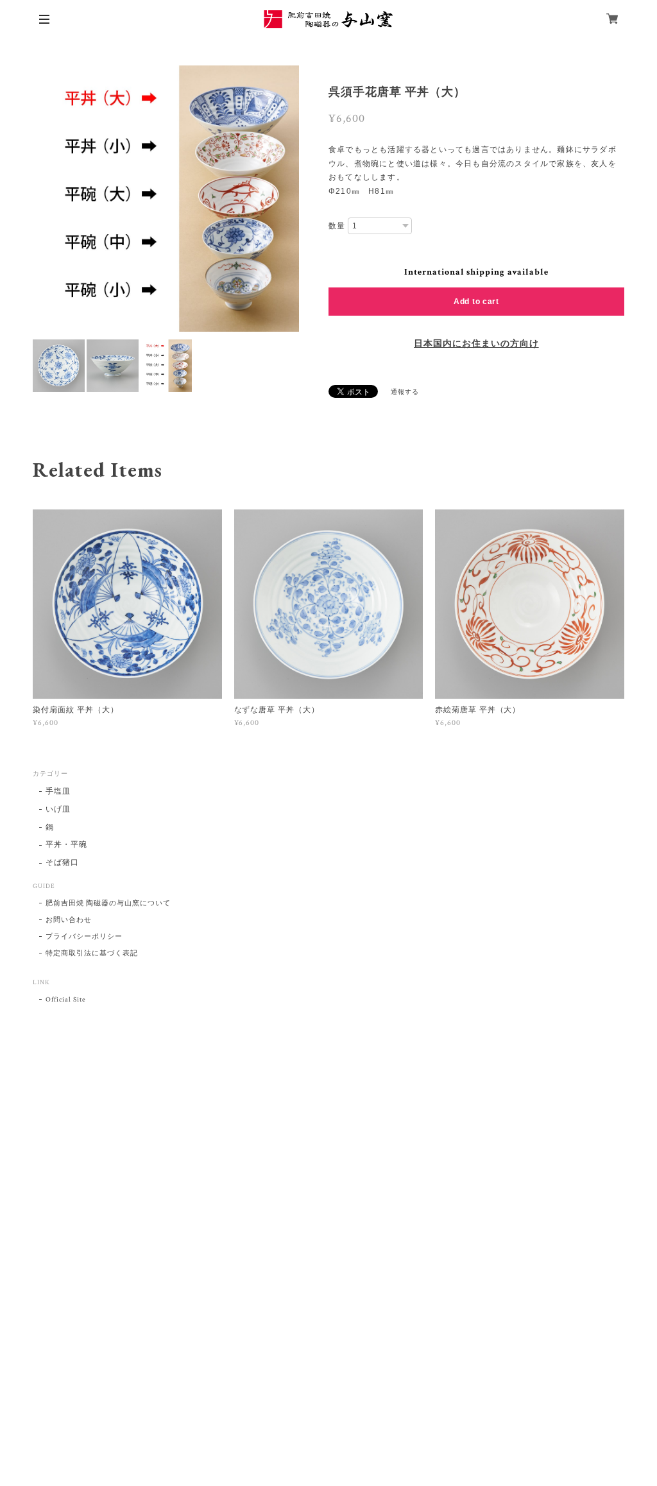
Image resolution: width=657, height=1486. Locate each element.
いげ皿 (58, 809)
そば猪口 (62, 862)
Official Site (65, 999)
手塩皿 (58, 791)
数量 (336, 225)
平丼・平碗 (66, 845)
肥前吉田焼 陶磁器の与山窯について (108, 903)
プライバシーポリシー (84, 936)
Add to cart (476, 301)
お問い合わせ (69, 920)
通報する (405, 392)
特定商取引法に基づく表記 (92, 953)
